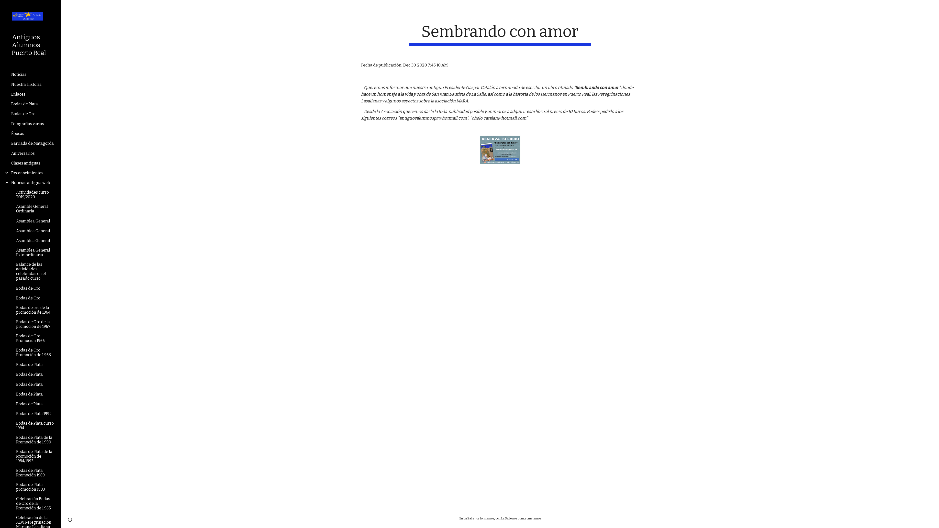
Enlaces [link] (18, 94)
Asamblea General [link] (33, 221)
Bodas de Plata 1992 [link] (34, 413)
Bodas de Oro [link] (23, 113)
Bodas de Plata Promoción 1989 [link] (30, 472)
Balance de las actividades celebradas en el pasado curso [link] (31, 271)
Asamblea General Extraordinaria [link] (33, 252)
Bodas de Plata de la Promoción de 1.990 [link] (34, 439)
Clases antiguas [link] (25, 163)
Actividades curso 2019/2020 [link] (32, 194)
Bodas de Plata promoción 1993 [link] (30, 487)
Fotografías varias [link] (27, 123)
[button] (933, 7)
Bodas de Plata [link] (24, 104)
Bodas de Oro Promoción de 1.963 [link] (33, 352)
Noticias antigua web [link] (30, 182)
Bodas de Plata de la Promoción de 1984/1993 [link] (34, 456)
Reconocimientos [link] (27, 173)
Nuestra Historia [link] (26, 84)
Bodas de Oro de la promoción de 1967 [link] (33, 324)
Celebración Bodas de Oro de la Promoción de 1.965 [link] (33, 503)
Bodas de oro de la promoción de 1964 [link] (33, 310)
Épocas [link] (17, 133)
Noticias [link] (18, 74)
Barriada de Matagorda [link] (32, 143)
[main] (500, 34)
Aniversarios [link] (23, 153)
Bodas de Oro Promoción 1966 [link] (30, 338)
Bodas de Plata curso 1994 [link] (35, 425)
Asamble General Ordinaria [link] (32, 208)
